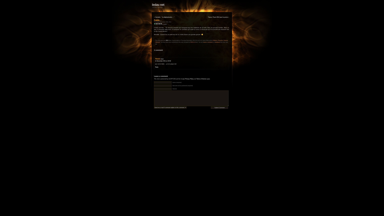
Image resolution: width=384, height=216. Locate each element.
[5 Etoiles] (161, 24)
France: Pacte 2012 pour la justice (218, 17)
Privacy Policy (189, 79)
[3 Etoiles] (158, 24)
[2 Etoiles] (156, 24)
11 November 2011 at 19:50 (163, 61)
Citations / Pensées (217, 40)
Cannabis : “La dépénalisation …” (164, 17)
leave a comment (208, 42)
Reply (156, 67)
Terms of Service (201, 79)
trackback (217, 42)
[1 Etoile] (155, 24)
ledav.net (158, 4)
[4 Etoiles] (159, 24)
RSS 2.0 (192, 42)
